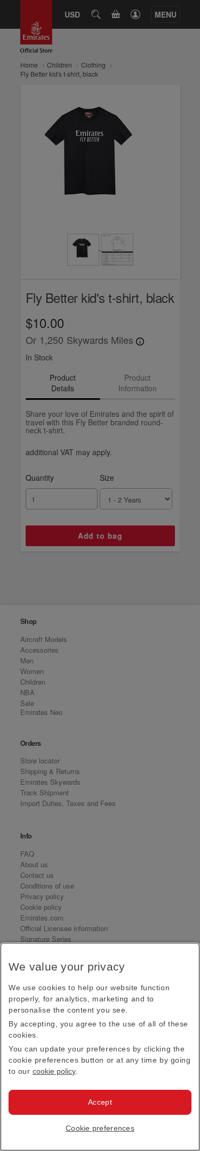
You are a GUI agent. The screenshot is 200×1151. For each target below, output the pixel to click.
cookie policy (54, 1071)
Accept (100, 1102)
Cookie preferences (100, 1128)
